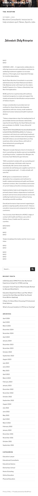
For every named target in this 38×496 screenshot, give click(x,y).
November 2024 (8, 333)
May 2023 (6, 370)
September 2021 (8, 445)
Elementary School (9, 468)
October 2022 (7, 397)
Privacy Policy (7, 491)
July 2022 (6, 408)
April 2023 (6, 374)
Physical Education (9, 479)
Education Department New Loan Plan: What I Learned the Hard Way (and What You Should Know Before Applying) (17, 295)
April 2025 (6, 322)
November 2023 (8, 348)
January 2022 (7, 430)
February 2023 (7, 382)
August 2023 (7, 359)
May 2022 (6, 415)
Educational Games (9, 464)
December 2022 (8, 389)
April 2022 (6, 419)
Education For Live (16, 2)
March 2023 (7, 378)
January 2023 (7, 385)
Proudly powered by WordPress (22, 491)
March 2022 (7, 423)
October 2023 (7, 352)
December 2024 (8, 329)
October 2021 (7, 441)
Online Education (8, 475)
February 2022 (7, 426)
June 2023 (6, 367)
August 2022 (7, 404)
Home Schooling (8, 471)
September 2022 (8, 400)
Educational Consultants (11, 460)
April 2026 (6, 318)
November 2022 (8, 393)
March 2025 (7, 326)
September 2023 (8, 356)
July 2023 (6, 363)
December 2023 (8, 344)
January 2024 (7, 341)
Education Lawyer (8, 456)
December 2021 (8, 434)
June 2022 (6, 411)
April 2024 (6, 337)
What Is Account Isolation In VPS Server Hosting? (19, 307)
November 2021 (8, 438)
